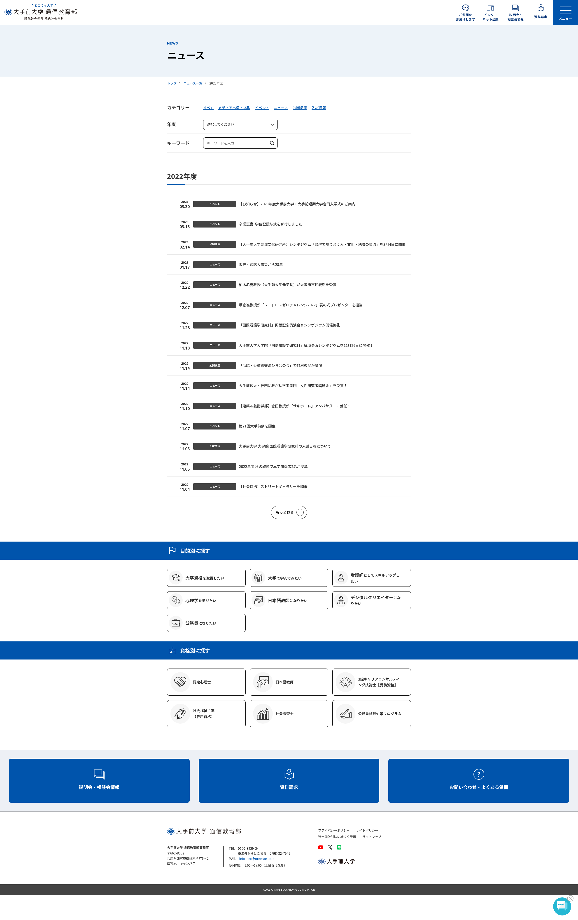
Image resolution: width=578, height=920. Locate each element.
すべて (208, 107)
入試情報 (319, 107)
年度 (171, 124)
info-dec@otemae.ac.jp (257, 858)
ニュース (281, 107)
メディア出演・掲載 (234, 107)
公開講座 (300, 107)
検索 (272, 143)
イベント (262, 107)
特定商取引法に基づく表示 (337, 837)
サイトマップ (371, 837)
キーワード (178, 143)
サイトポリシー (367, 830)
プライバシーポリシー (334, 830)
